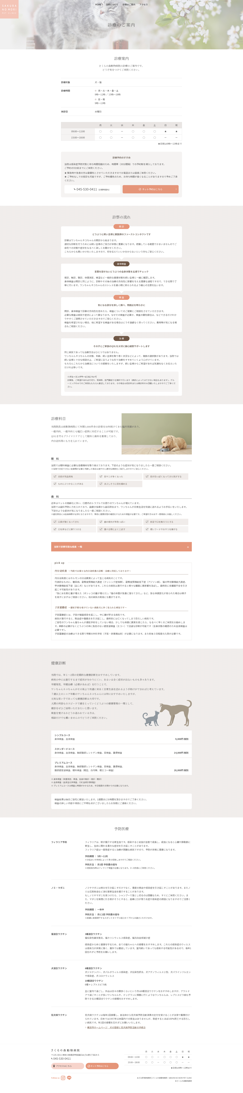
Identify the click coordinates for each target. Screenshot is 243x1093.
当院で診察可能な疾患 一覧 (68, 546)
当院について (112, 4)
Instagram (63, 1078)
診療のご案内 (129, 4)
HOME (98, 4)
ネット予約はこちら (99, 1066)
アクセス (144, 4)
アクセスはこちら (64, 1066)
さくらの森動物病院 (9, 9)
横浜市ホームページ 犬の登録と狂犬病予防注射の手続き (116, 1027)
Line (69, 1078)
